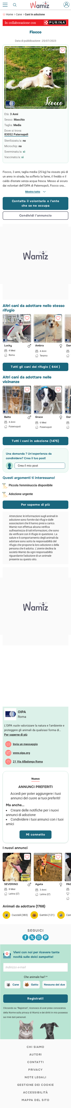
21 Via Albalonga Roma (28, 761)
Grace (39, 417)
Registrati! (35, 998)
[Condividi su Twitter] (32, 937)
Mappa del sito (35, 1100)
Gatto (34, 984)
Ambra (39, 345)
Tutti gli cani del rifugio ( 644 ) (35, 367)
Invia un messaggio (25, 744)
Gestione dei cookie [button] (35, 1085)
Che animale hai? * (35, 977)
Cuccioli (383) (20, 915)
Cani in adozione (35, 14)
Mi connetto (35, 834)
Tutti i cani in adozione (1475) (35, 441)
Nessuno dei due (54, 984)
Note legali (35, 1077)
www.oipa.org (21, 753)
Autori (35, 1054)
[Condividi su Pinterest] (46, 937)
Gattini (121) (47, 915)
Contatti (35, 1062)
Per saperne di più (35, 505)
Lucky (8, 345)
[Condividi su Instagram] (39, 937)
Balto (7, 417)
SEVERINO (11, 884)
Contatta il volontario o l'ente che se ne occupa (35, 203)
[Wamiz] (41, 4)
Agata (39, 884)
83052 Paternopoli (16, 134)
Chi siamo (35, 1047)
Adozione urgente (21, 494)
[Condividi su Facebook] (25, 937)
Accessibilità (35, 1092)
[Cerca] (15, 5)
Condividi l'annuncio (35, 215)
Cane (19, 14)
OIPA (22, 712)
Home (9, 14)
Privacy (35, 1070)
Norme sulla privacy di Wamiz (24, 1012)
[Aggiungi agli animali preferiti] (63, 50)
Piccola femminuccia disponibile (31, 485)
